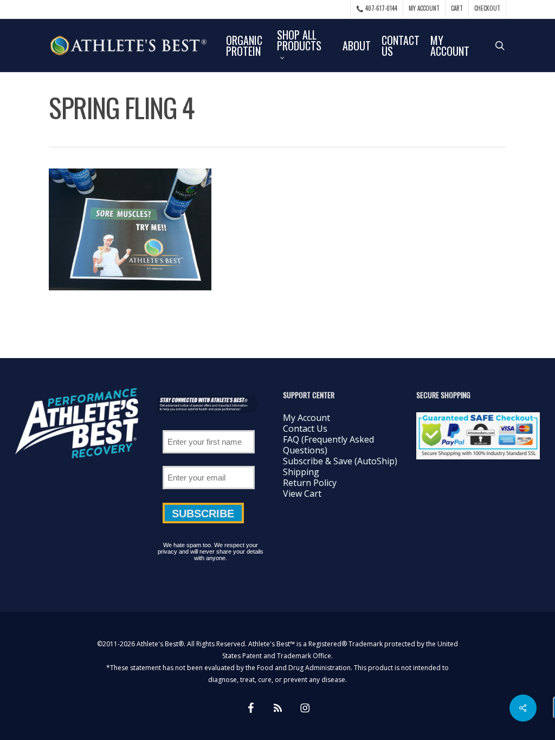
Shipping (301, 472)
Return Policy (310, 483)
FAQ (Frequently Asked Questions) (328, 444)
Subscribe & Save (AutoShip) (340, 461)
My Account (306, 418)
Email (209, 462)
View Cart (302, 493)
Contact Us (305, 428)
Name (209, 426)
